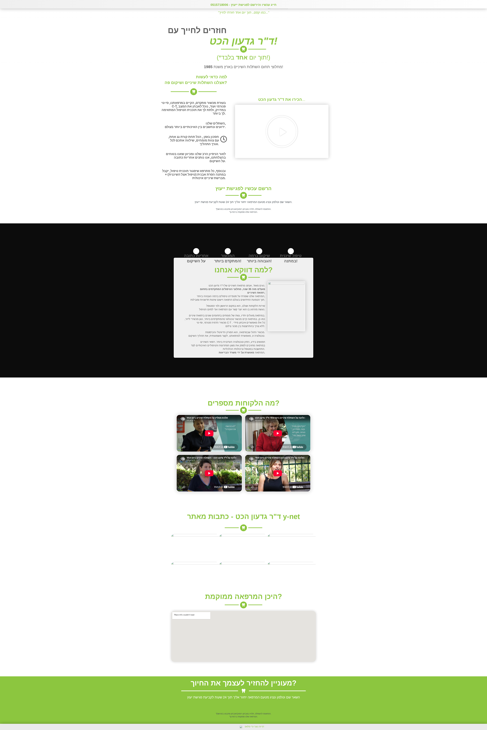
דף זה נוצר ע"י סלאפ (254, 726)
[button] (281, 131)
